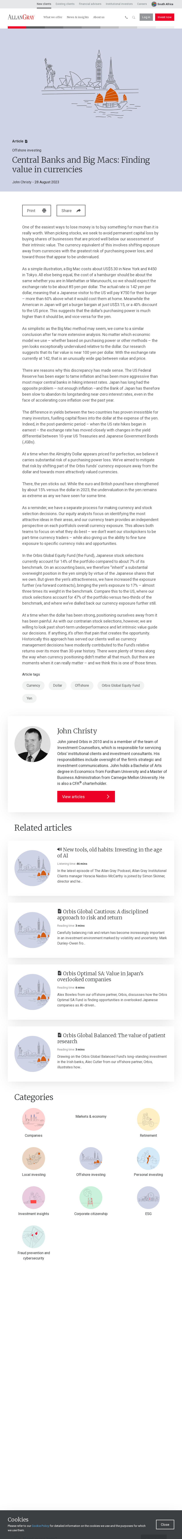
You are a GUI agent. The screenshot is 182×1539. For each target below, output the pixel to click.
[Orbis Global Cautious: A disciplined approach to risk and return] (32, 930)
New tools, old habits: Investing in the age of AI (109, 853)
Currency (33, 685)
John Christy (22, 182)
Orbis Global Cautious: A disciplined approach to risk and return (102, 915)
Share (66, 210)
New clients (44, 4)
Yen (29, 698)
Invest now (165, 17)
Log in (146, 17)
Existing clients (65, 4)
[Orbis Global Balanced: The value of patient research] (32, 1054)
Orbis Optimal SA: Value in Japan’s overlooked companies (100, 977)
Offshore (82, 685)
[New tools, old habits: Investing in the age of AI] (32, 868)
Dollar (57, 685)
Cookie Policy (40, 1526)
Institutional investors (119, 4)
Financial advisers (90, 4)
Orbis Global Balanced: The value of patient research (111, 1039)
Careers (142, 4)
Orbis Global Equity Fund (121, 685)
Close (165, 1525)
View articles (73, 796)
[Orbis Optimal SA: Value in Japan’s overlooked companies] (32, 992)
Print (31, 210)
